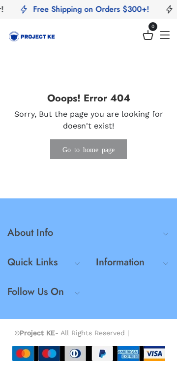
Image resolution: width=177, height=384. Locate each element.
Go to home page (88, 149)
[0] (148, 36)
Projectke (147, 333)
